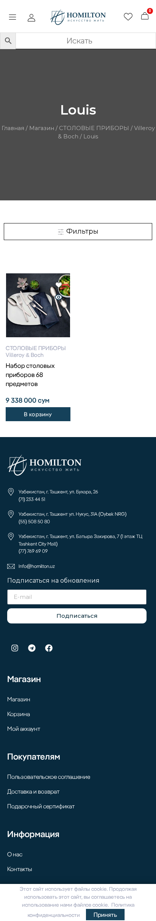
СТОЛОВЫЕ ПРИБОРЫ (94, 128)
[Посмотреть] (58, 297)
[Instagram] (14, 648)
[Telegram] (31, 648)
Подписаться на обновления (53, 581)
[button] (12, 18)
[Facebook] (48, 648)
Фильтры (81, 231)
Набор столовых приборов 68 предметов (30, 374)
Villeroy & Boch (25, 354)
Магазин (41, 128)
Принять (105, 914)
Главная (13, 128)
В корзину (38, 414)
